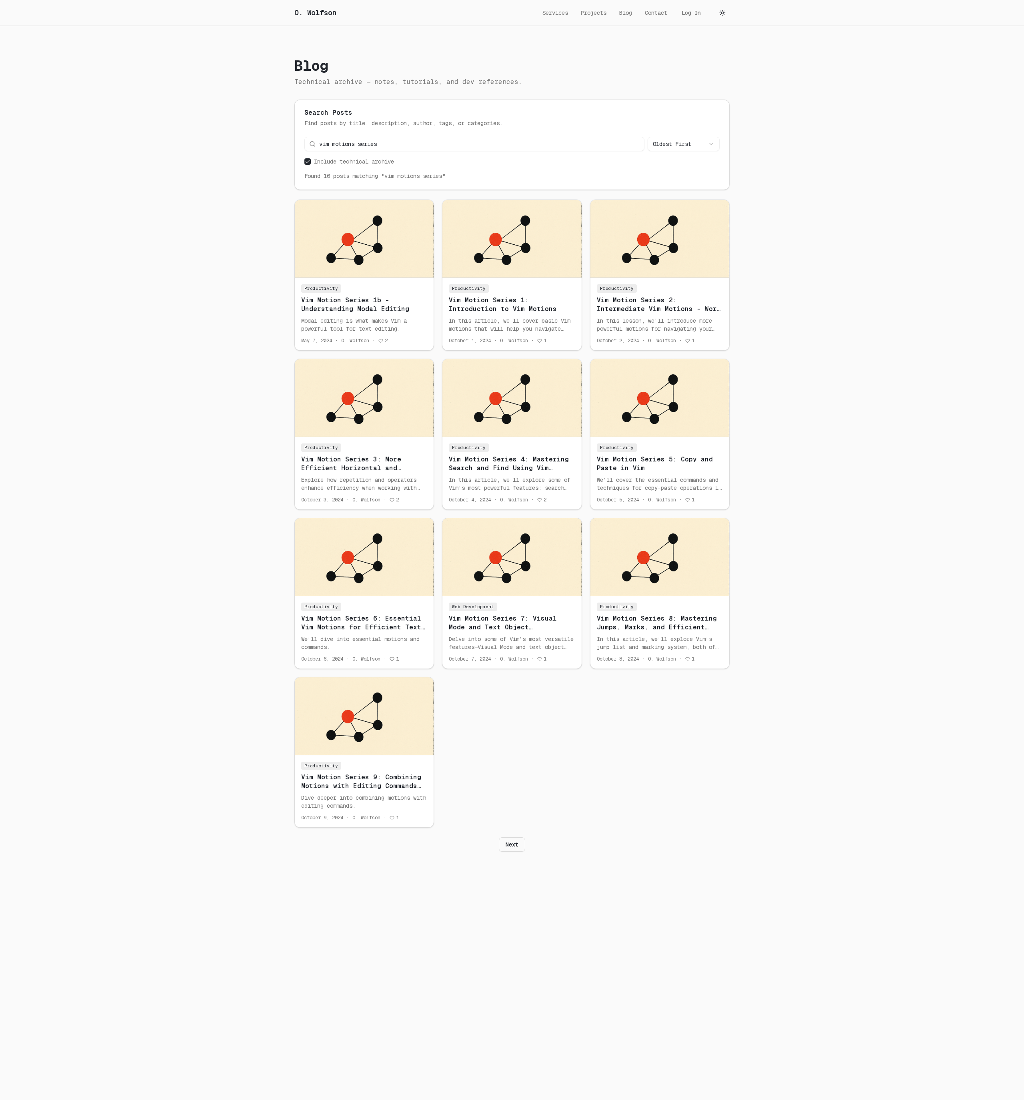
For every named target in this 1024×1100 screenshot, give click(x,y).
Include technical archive (354, 161)
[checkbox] (307, 161)
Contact (656, 12)
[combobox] (684, 144)
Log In (691, 12)
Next (512, 844)
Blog (625, 12)
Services (555, 12)
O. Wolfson (315, 12)
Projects (593, 12)
